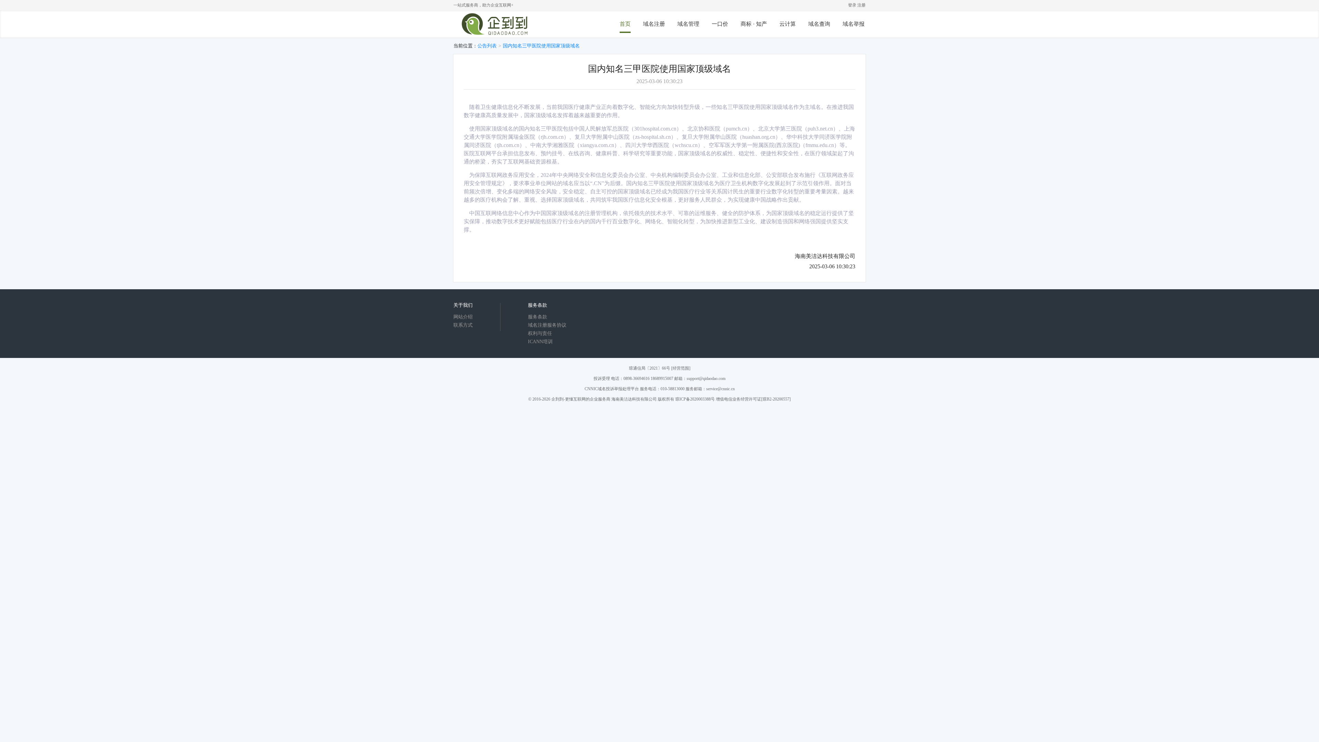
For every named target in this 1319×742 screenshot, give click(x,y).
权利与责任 (540, 333)
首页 (625, 24)
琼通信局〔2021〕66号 (649, 368)
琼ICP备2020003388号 (695, 399)
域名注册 (654, 24)
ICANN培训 (540, 341)
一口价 (720, 24)
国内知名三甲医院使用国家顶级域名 (541, 45)
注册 (861, 5)
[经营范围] (680, 368)
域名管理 (688, 24)
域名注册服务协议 (547, 325)
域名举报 (854, 24)
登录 (852, 5)
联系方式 (463, 325)
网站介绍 (463, 316)
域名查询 (819, 24)
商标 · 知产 (754, 24)
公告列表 (487, 45)
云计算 (787, 24)
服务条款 (537, 316)
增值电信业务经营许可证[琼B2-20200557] (753, 399)
